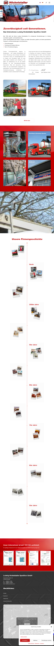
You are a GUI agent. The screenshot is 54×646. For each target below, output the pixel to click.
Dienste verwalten (24, 636)
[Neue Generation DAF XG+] (14, 88)
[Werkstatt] (39, 173)
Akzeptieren (24, 640)
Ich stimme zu (27, 624)
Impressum (42, 643)
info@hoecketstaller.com (10, 583)
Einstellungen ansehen (46, 640)
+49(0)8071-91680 (8, 581)
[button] (51, 626)
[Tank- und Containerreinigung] (14, 107)
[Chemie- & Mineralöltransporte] (14, 144)
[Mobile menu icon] (49, 2)
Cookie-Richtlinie (31, 643)
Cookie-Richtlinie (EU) (7, 601)
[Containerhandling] (39, 88)
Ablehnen (35, 640)
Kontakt (4, 593)
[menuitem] (40, 2)
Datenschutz (37, 643)
